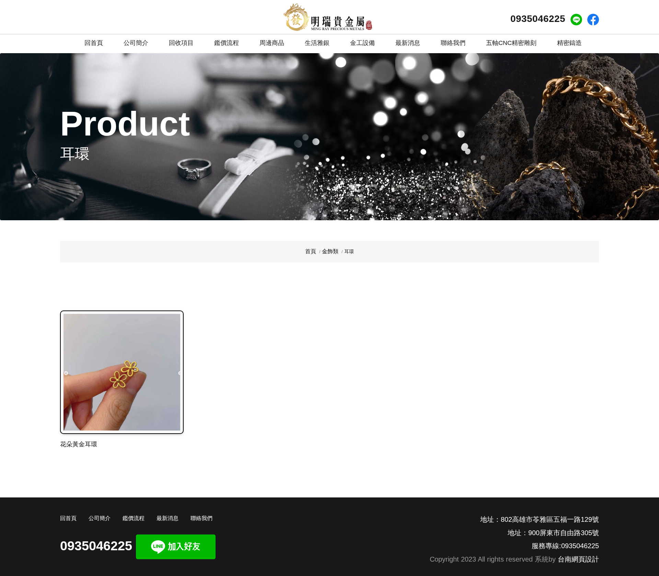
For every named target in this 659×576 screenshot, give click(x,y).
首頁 (310, 251)
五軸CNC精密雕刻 (511, 42)
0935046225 (537, 18)
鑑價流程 (226, 42)
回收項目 (181, 42)
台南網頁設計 (578, 559)
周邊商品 (271, 42)
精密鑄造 (569, 42)
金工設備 (362, 42)
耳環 (349, 251)
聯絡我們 (453, 42)
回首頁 (93, 42)
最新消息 (407, 42)
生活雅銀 (317, 42)
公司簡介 (136, 42)
